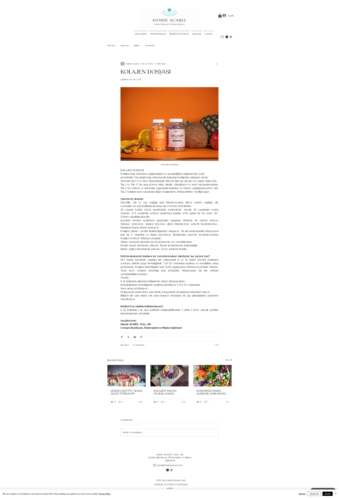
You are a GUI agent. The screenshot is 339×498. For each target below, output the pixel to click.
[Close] (335, 494)
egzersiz (125, 45)
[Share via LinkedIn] (134, 337)
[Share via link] (141, 337)
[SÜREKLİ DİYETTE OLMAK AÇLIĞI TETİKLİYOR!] (126, 375)
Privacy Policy (104, 493)
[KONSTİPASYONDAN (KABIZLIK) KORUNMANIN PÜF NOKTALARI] (212, 375)
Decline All (314, 493)
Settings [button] (302, 493)
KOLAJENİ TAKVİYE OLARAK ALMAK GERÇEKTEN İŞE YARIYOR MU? (169, 392)
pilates (137, 45)
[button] (220, 15)
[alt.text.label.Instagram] (230, 37)
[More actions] (216, 63)
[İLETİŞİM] (222, 37)
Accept (327, 493)
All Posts (111, 45)
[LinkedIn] (227, 37)
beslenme (150, 45)
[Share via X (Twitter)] (128, 337)
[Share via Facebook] (122, 337)
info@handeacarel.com (170, 465)
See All (228, 360)
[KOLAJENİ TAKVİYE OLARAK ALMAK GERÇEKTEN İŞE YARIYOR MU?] (169, 375)
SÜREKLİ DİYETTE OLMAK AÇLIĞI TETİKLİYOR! (126, 392)
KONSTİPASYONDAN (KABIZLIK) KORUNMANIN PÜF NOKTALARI (212, 392)
